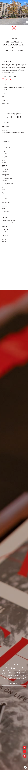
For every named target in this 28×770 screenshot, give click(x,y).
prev (12, 28)
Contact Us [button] (13, 683)
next (15, 28)
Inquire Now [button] (13, 54)
